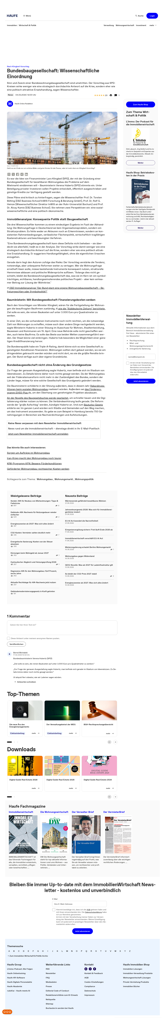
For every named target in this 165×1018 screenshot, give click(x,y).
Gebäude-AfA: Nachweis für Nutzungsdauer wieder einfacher (34, 513)
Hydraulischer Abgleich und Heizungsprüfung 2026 (33, 562)
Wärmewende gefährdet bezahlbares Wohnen (85, 501)
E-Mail (54, 899)
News (10, 95)
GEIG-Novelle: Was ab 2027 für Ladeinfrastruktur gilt (89, 565)
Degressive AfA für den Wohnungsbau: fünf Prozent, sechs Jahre (34, 572)
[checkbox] (8, 638)
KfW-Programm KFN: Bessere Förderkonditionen (34, 463)
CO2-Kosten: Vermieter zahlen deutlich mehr (30, 532)
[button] (152, 16)
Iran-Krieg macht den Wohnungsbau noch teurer (34, 458)
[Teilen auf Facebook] (18, 174)
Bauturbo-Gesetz (93, 404)
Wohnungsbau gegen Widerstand (79, 556)
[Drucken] (111, 95)
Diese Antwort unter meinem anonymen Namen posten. (35, 638)
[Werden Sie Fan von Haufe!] (94, 968)
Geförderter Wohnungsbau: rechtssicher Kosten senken (38, 468)
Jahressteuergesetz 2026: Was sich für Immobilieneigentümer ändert (88, 510)
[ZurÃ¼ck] (109, 742)
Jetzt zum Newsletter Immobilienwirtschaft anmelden (38, 434)
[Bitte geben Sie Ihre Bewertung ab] (103, 95)
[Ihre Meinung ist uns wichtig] (7, 1012)
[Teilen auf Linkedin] (26, 174)
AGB (88, 910)
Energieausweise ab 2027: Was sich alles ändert (32, 523)
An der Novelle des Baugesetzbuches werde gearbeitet (37, 398)
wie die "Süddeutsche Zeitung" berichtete (81, 308)
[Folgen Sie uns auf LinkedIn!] (85, 968)
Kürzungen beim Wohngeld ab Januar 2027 (30, 553)
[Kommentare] (116, 95)
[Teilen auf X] (13, 174)
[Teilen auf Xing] (22, 174)
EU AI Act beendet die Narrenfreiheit (81, 521)
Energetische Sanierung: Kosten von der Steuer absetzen (32, 542)
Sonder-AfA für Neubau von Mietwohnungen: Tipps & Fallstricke (34, 502)
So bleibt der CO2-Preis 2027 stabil (81, 574)
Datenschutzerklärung (93, 912)
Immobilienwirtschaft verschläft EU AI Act (84, 538)
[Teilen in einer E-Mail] (9, 174)
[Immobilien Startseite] (13, 16)
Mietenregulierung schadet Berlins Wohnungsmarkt (88, 547)
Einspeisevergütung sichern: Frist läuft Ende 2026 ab (89, 529)
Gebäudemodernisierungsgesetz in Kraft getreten (33, 591)
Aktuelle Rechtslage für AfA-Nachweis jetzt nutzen (33, 582)
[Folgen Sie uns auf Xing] (90, 968)
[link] (12, 25)
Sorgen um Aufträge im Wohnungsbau (28, 453)
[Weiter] (115, 742)
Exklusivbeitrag (17, 733)
